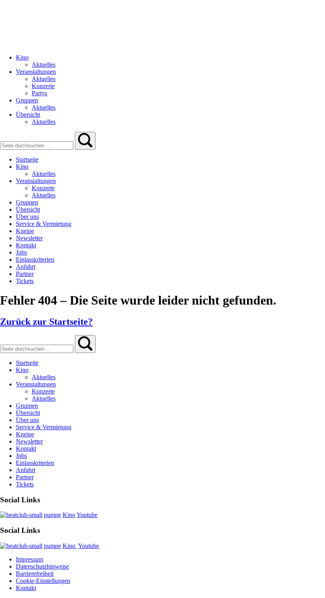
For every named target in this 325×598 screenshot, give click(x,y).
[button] (85, 141)
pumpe (52, 514)
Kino (69, 514)
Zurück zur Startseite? (46, 321)
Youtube (87, 514)
